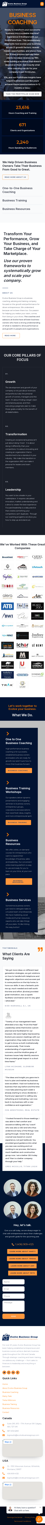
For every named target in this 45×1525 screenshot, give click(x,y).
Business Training (14, 200)
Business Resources (16, 209)
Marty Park (7, 1396)
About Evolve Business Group (14, 1388)
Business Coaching (10, 1392)
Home (5, 1384)
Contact (5, 1412)
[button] (42, 4)
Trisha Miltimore (9, 1400)
